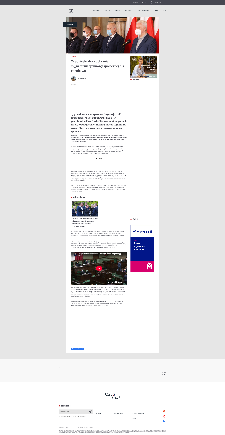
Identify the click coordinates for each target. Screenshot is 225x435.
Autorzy (117, 10)
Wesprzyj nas (136, 410)
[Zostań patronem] (164, 411)
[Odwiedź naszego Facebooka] (164, 420)
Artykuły (107, 10)
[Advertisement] (99, 98)
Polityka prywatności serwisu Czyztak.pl (139, 414)
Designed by (62, 427)
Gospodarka (128, 10)
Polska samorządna (143, 10)
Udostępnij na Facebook (77, 348)
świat (135, 219)
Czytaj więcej (83, 416)
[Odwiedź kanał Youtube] (164, 416)
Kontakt (135, 418)
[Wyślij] (90, 411)
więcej (164, 372)
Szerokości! (96, 10)
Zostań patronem (159, 2)
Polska (156, 10)
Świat (164, 10)
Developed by (80, 427)
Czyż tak (116, 410)
